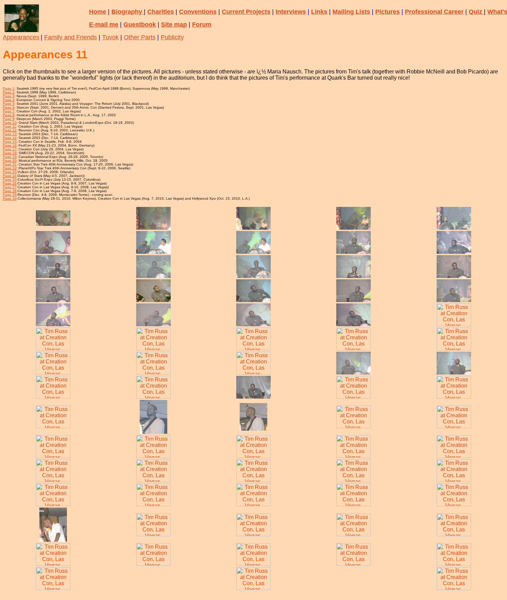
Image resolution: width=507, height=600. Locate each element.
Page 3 (8, 96)
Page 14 (10, 138)
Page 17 (10, 149)
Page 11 (9, 126)
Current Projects (246, 11)
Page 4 (8, 100)
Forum (201, 24)
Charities (160, 11)
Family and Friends (70, 37)
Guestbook (139, 24)
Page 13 (10, 134)
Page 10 (10, 122)
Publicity (172, 37)
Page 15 (10, 141)
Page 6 (8, 107)
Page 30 (10, 198)
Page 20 (10, 160)
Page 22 (10, 168)
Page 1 (8, 88)
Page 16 (10, 145)
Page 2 (8, 92)
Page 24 (10, 176)
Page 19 (10, 157)
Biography (127, 11)
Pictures (387, 11)
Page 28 (10, 191)
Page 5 (8, 104)
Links (319, 11)
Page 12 (10, 130)
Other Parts (140, 37)
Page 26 (10, 183)
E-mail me (103, 24)
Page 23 (10, 172)
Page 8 (8, 115)
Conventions (198, 11)
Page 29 (10, 195)
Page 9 (8, 119)
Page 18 (10, 153)
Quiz (476, 11)
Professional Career (434, 11)
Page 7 (8, 111)
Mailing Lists (351, 11)
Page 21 (10, 164)
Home (97, 11)
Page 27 (10, 187)
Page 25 (10, 179)
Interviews (291, 11)
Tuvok (110, 37)
